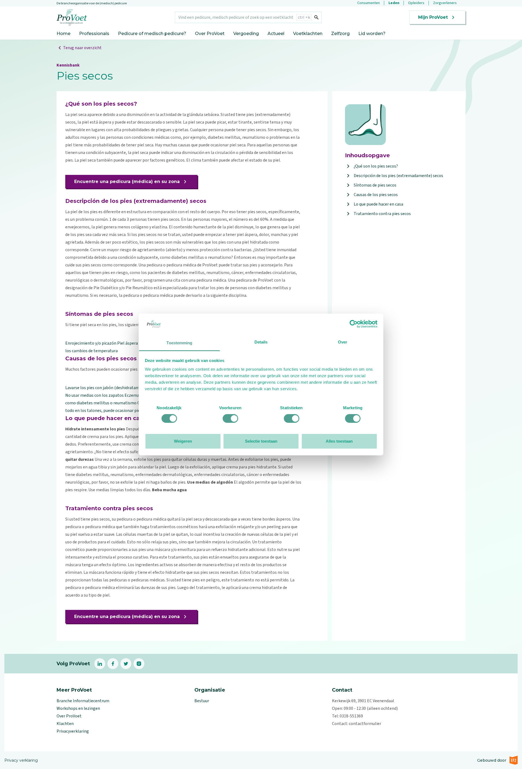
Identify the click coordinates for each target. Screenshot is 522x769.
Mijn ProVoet (433, 17)
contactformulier (365, 724)
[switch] (230, 418)
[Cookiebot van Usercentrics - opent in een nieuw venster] (353, 324)
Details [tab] (261, 342)
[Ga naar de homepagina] (72, 17)
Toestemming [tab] (179, 343)
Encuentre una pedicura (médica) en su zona (127, 181)
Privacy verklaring (21, 760)
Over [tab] (342, 342)
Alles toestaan (339, 441)
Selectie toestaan (261, 441)
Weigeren (183, 441)
